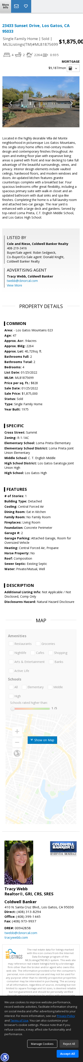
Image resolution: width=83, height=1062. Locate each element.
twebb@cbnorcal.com (22, 281)
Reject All (69, 1044)
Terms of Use (19, 1020)
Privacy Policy (66, 1016)
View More (14, 285)
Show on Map (43, 740)
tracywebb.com (16, 937)
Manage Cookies (42, 1044)
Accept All (67, 1054)
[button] (5, 1057)
